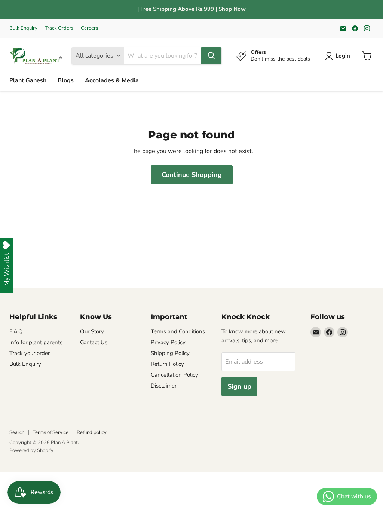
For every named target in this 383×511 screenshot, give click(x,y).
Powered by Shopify (31, 450)
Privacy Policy (168, 342)
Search (16, 432)
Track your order (29, 353)
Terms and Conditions (178, 331)
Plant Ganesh (27, 80)
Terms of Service (50, 432)
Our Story (92, 331)
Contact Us (93, 342)
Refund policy (92, 432)
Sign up (239, 386)
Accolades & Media (112, 80)
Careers (89, 28)
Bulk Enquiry (23, 28)
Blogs (66, 80)
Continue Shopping (192, 174)
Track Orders (59, 28)
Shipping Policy (170, 353)
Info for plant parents (35, 342)
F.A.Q (16, 331)
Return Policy (167, 364)
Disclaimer (164, 385)
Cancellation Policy (174, 375)
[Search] (211, 55)
